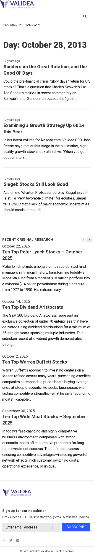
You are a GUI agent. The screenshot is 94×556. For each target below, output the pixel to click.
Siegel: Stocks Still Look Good (35, 184)
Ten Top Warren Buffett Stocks (34, 362)
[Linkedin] (17, 540)
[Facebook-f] (4, 540)
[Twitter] (11, 540)
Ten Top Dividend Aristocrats (32, 307)
